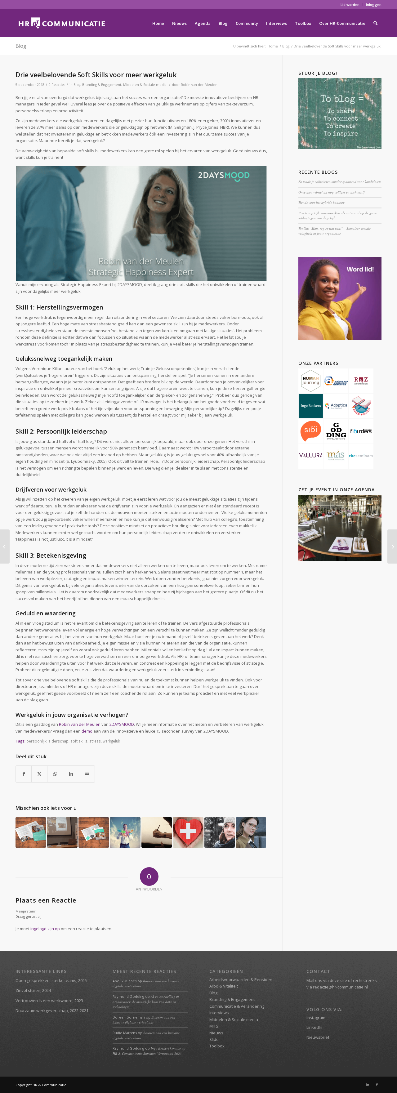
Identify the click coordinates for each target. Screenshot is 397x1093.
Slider (214, 1039)
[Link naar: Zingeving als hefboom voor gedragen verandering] (125, 832)
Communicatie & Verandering (236, 1006)
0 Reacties (57, 85)
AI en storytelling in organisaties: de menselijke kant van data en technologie (146, 1001)
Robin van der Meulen (199, 85)
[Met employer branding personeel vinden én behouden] (5, 546)
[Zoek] (375, 23)
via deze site (335, 980)
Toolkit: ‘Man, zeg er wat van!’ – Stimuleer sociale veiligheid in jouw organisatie (334, 231)
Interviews (219, 1012)
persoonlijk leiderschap (47, 740)
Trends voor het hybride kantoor (321, 202)
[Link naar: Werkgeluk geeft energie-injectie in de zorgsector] (188, 832)
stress (95, 740)
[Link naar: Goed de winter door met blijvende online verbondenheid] (219, 832)
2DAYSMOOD (121, 724)
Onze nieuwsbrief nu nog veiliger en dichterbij (331, 192)
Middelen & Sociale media (145, 85)
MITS (213, 1026)
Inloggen (373, 4)
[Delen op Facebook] (23, 774)
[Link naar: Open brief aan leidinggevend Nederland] (156, 832)
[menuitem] (350, 4)
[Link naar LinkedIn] (367, 1084)
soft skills (78, 740)
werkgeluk (111, 740)
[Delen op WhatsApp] (55, 774)
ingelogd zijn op (45, 928)
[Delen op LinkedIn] (71, 774)
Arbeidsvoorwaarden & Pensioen (240, 979)
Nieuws (216, 1033)
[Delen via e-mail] (87, 774)
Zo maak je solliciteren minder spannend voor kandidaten (339, 181)
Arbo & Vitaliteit (223, 986)
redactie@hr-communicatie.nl (340, 987)
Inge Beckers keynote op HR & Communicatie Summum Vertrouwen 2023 (149, 1051)
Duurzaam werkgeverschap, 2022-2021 (52, 1010)
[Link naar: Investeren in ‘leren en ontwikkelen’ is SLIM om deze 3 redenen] (251, 832)
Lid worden (350, 4)
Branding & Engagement (101, 85)
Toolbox (217, 1046)
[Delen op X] (39, 774)
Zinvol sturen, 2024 (33, 990)
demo (87, 731)
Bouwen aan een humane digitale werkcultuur (144, 1020)
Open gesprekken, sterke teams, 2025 (51, 980)
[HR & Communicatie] (62, 23)
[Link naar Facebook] (376, 1084)
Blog (21, 45)
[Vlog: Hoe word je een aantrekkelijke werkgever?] (392, 546)
